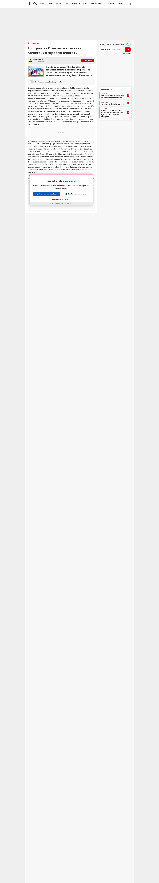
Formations (107, 90)
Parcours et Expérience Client (113, 103)
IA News (43, 4)
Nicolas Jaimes (38, 59)
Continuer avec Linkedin (48, 194)
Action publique (62, 4)
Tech (50, 4)
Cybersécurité (96, 4)
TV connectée (35, 141)
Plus (119, 4)
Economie (110, 4)
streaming (77, 103)
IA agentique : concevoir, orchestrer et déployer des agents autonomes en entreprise (112, 112)
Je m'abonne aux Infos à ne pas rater (48, 82)
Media (74, 4)
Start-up (83, 4)
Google (87, 149)
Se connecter (66, 199)
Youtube (35, 119)
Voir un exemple (126, 53)
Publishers (35, 43)
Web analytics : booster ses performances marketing (112, 95)
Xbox (30, 146)
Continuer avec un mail (77, 194)
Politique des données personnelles (61, 203)
